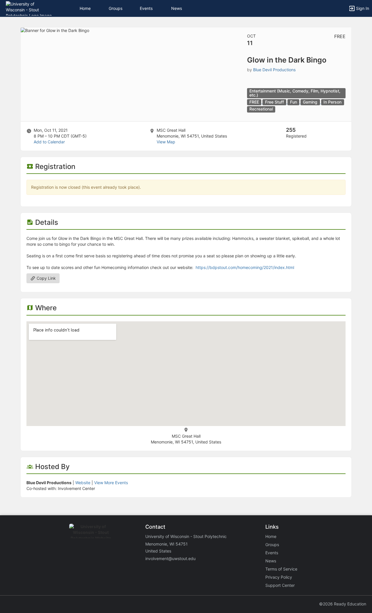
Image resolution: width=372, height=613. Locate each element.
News (176, 8)
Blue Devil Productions (274, 69)
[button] (30, 8)
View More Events (111, 482)
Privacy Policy (278, 577)
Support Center (280, 585)
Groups (115, 8)
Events (146, 8)
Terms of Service (281, 568)
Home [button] (85, 8)
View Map (166, 141)
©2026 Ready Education (342, 603)
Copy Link (45, 278)
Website (82, 482)
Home (270, 536)
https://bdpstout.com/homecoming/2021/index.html (245, 267)
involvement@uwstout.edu (170, 558)
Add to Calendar (49, 141)
